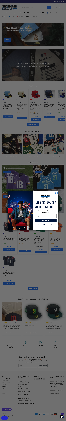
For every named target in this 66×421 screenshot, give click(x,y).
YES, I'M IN (45, 220)
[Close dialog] (56, 193)
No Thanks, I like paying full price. (45, 225)
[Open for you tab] (61, 416)
